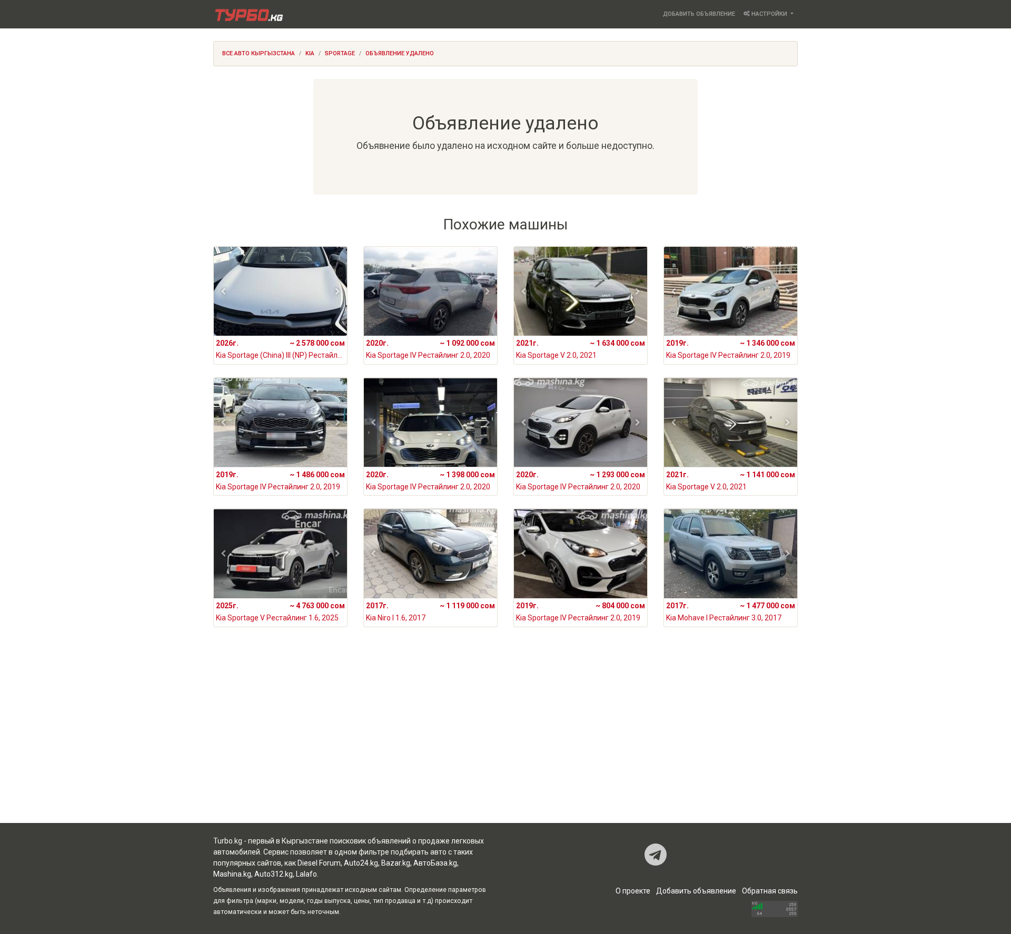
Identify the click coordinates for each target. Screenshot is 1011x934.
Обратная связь (770, 891)
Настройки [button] (769, 14)
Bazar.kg (395, 863)
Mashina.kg (232, 874)
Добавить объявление (699, 14)
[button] (223, 291)
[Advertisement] (505, 738)
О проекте (633, 891)
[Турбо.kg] (248, 14)
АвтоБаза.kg (435, 863)
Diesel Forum (319, 863)
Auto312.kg (273, 874)
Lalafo (306, 874)
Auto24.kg (361, 863)
